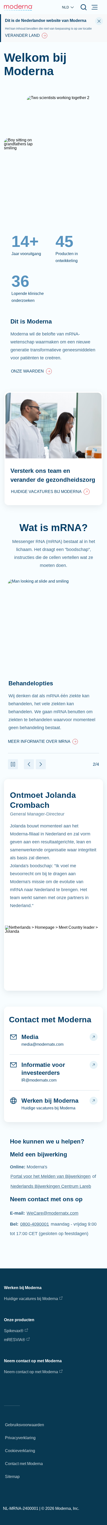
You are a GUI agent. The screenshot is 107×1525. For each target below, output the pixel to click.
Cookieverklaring (20, 1451)
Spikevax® (13, 1331)
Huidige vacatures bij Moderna (31, 1299)
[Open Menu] (95, 7)
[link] (31, 372)
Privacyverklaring (20, 1438)
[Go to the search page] (84, 7)
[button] (13, 764)
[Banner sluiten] (99, 21)
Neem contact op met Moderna (31, 1372)
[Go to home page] (18, 7)
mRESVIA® (14, 1340)
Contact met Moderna (24, 1464)
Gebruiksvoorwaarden (24, 1425)
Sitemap (12, 1476)
